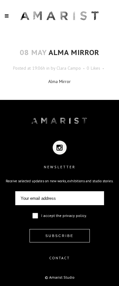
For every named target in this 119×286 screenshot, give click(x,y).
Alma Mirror (59, 81)
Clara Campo (68, 68)
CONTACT (59, 257)
